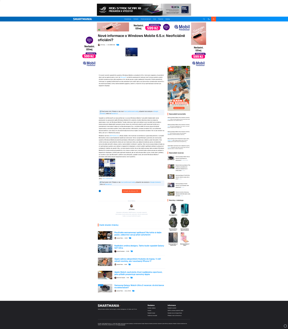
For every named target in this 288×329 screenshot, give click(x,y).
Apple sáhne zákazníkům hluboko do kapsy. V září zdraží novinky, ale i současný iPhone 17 (137, 260)
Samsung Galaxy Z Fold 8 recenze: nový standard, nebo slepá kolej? (182, 185)
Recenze (160, 19)
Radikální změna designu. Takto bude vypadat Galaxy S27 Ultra (139, 246)
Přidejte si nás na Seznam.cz (175, 315)
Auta (154, 19)
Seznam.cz (114, 113)
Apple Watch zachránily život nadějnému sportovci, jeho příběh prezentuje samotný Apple (138, 273)
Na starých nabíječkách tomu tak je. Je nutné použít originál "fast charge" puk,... (178, 127)
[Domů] (83, 19)
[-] (131, 163)
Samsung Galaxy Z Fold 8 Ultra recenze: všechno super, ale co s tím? (183, 177)
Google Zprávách (155, 182)
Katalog (168, 19)
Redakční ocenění (172, 308)
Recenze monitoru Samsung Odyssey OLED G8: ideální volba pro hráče (183, 193)
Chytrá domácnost (146, 19)
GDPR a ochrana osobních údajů (175, 310)
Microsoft (123, 77)
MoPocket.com (114, 135)
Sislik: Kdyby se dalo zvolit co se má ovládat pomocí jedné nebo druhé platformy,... (178, 141)
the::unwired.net (107, 178)
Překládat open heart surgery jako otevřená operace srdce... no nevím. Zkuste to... (178, 148)
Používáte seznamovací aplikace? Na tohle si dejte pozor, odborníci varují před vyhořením (137, 233)
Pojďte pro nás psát (152, 315)
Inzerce (149, 310)
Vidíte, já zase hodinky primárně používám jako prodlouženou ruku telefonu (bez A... (179, 120)
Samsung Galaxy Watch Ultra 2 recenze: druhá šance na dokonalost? (139, 286)
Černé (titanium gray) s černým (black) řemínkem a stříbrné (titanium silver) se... (177, 134)
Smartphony (127, 19)
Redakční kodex (151, 313)
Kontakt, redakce (152, 308)
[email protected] (121, 324)
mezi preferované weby (131, 111)
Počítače (136, 19)
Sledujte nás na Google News (175, 313)
